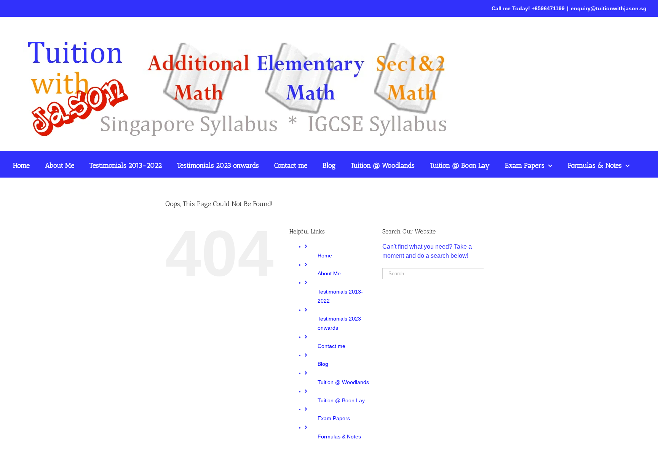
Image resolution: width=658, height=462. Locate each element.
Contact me (331, 346)
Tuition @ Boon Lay (341, 400)
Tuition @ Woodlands (343, 382)
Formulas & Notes (339, 436)
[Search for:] (433, 273)
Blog (323, 364)
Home (325, 255)
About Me (329, 273)
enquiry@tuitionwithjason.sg (609, 8)
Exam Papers (334, 418)
